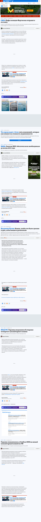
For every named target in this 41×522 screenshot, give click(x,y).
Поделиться (38, 28)
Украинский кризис (12, 404)
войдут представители (6, 207)
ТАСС (9, 374)
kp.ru (25, 87)
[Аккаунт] (39, 1)
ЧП (3, 93)
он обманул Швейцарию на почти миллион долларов (17, 423)
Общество (11, 72)
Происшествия (5, 18)
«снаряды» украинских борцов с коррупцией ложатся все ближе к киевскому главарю (17, 431)
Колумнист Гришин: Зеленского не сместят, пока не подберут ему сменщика (17, 433)
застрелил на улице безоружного (8, 33)
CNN (13, 67)
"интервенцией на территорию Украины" (12, 394)
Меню (1, 1)
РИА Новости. (16, 167)
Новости (2, 18)
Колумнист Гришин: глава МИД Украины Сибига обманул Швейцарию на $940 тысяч (17, 425)
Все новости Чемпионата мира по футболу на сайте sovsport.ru (13, 297)
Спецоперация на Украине (6, 404)
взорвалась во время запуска (7, 191)
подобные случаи (23, 81)
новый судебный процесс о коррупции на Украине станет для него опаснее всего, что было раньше (17, 416)
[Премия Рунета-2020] (12, 1)
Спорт (4, 226)
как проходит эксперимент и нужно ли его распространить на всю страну (18, 75)
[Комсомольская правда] (7, 1)
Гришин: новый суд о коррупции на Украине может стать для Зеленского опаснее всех (17, 418)
